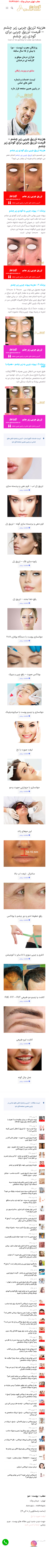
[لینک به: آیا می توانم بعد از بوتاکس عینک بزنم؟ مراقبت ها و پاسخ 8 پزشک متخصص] (42, 1357)
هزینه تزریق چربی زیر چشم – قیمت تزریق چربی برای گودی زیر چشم (21, 1274)
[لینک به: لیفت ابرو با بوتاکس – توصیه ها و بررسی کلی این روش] (42, 1402)
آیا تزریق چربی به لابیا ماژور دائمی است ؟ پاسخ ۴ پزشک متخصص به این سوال (21, 1219)
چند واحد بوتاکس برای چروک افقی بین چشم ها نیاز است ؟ (21, 1450)
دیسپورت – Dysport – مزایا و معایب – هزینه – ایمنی (21, 1459)
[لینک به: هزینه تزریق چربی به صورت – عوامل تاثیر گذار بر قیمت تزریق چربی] (42, 1137)
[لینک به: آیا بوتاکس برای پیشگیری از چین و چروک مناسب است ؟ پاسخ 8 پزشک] (42, 1429)
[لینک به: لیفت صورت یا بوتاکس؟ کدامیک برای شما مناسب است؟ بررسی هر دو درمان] (42, 1303)
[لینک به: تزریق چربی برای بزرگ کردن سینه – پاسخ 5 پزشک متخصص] (42, 1226)
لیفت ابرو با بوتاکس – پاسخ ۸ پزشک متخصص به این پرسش (21, 1413)
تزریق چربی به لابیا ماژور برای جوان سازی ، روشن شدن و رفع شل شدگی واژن (21, 1247)
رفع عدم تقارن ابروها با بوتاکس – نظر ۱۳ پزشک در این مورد (20, 1441)
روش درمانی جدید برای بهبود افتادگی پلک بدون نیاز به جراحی (21, 1332)
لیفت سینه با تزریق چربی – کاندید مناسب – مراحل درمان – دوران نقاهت (20, 1174)
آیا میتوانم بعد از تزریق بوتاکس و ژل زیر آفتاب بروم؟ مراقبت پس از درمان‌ (22, 1350)
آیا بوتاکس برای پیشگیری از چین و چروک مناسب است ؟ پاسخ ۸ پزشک (21, 1432)
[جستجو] (11, 8)
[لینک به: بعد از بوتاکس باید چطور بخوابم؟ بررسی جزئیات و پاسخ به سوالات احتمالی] (42, 1384)
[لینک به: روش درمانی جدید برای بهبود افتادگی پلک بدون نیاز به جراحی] (42, 1330)
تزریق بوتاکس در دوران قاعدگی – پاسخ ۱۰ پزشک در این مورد (20, 1423)
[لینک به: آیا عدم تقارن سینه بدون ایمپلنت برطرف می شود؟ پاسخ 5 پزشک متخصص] (42, 1190)
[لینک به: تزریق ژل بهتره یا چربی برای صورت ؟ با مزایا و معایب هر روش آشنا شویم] (42, 1254)
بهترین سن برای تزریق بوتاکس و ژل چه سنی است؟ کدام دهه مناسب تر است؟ (20, 1323)
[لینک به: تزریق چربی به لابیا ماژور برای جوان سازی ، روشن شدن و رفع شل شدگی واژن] (42, 1245)
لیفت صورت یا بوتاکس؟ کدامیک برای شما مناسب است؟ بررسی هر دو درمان (21, 1305)
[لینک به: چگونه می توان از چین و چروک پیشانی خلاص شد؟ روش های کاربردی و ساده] (42, 1312)
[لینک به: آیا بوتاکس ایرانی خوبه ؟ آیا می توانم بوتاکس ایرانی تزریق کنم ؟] (42, 1474)
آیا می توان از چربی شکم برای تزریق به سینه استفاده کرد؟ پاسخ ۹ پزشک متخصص (23, 1183)
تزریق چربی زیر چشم (24, 155)
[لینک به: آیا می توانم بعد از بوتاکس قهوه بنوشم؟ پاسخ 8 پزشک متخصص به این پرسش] (42, 1393)
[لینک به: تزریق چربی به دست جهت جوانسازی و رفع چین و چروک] (42, 1235)
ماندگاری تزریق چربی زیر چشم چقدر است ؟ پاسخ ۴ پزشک (20, 1265)
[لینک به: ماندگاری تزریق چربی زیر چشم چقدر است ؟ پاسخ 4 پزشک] (42, 1263)
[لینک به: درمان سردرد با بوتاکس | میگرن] (42, 1466)
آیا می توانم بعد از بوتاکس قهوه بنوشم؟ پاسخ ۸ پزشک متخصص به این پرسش (21, 1395)
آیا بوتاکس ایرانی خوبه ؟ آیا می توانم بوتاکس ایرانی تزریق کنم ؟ (22, 1476)
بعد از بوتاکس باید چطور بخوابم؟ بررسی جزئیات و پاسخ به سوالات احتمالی (20, 1386)
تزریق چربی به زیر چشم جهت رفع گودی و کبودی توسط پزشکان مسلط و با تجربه (21, 1292)
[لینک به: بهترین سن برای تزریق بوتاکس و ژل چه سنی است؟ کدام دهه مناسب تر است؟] (42, 1321)
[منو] (7, 8)
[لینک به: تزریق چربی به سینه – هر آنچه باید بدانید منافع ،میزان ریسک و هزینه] (42, 1199)
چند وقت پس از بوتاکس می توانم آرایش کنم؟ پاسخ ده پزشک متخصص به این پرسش (22, 1377)
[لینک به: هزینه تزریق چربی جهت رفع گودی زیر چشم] (42, 1164)
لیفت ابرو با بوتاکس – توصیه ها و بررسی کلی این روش (21, 1404)
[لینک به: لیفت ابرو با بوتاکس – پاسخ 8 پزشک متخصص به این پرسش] (42, 1411)
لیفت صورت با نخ (38, 1516)
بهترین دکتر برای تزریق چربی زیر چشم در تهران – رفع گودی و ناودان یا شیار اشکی (21, 1283)
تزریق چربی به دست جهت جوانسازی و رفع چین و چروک (21, 1238)
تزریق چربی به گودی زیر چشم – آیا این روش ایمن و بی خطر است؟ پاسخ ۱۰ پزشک (20, 1157)
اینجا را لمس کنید (32, 1524)
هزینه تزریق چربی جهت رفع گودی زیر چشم (23, 1165)
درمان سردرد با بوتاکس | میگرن (27, 1467)
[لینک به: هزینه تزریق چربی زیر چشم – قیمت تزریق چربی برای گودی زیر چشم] (42, 1272)
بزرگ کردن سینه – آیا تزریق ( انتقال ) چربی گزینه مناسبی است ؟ (21, 1130)
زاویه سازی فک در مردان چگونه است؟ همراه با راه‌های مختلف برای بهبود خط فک (22, 1121)
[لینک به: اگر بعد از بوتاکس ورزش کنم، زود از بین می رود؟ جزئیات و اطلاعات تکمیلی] (42, 1366)
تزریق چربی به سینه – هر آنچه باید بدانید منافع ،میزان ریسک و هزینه (21, 1201)
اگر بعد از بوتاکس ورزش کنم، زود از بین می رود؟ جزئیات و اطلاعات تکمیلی (21, 1368)
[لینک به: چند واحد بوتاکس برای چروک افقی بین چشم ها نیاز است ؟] (42, 1448)
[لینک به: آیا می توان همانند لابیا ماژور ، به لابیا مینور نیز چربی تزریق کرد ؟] (42, 1208)
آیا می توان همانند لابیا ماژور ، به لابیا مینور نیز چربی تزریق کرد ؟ (21, 1210)
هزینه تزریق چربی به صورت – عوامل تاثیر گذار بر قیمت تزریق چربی (21, 1139)
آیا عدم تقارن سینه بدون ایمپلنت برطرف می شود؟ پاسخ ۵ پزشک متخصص (20, 1192)
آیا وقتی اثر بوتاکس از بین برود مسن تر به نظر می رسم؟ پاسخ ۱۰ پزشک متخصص (21, 1341)
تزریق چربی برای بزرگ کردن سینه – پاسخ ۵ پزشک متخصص (21, 1228)
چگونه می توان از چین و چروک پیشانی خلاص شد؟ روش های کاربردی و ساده (20, 1314)
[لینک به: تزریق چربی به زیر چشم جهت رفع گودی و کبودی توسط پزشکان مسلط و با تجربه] (42, 1290)
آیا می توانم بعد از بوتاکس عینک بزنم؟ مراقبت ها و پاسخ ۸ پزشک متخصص (21, 1359)
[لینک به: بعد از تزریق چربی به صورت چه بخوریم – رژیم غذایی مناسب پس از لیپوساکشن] (42, 1146)
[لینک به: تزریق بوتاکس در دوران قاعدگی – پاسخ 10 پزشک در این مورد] (42, 1420)
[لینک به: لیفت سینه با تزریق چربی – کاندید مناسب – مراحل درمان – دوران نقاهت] (42, 1172)
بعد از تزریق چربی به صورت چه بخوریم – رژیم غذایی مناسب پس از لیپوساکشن (22, 1148)
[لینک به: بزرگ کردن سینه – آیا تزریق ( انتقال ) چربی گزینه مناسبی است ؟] (42, 1128)
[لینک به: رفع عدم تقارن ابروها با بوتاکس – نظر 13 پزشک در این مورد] (42, 1439)
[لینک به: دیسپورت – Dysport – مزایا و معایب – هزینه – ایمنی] (42, 1457)
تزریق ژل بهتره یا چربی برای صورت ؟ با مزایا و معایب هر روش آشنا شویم (22, 1256)
